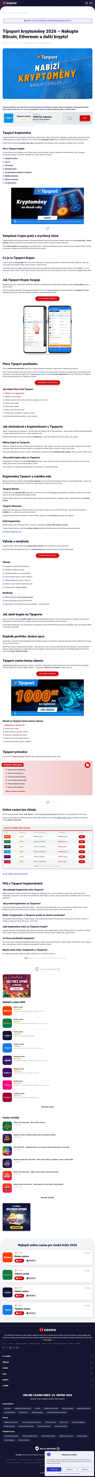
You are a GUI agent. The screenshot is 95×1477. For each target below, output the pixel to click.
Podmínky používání (60, 1344)
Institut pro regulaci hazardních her (33, 1462)
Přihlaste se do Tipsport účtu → (15, 393)
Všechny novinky (47, 1198)
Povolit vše (54, 1469)
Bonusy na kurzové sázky (26, 1426)
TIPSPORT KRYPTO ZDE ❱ (47, 555)
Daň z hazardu (23, 1412)
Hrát (20, 1261)
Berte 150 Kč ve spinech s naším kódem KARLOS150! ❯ (48, 21)
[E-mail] (17, 1347)
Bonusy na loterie (9, 1426)
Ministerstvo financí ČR (13, 1462)
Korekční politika (34, 1344)
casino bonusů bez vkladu (48, 814)
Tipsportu (63, 137)
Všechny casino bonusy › (16, 773)
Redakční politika (21, 1344)
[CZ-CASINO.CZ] (10, 3)
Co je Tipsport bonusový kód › (17, 780)
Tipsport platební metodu (24, 597)
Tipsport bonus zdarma (10, 665)
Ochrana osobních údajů (73, 1473)
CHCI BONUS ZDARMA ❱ (47, 673)
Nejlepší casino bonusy (11, 1422)
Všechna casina (47, 1107)
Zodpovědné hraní (11, 1460)
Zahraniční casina (9, 1412)
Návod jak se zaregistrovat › (17, 769)
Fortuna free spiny (23, 1440)
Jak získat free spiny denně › (17, 777)
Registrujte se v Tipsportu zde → (16, 725)
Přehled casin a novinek (51, 1408)
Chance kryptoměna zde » (13, 532)
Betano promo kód (67, 1408)
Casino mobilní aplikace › (16, 787)
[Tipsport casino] (8, 122)
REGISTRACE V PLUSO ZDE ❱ (47, 382)
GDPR (71, 1344)
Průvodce (70, 119)
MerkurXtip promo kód (83, 1408)
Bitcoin (54, 492)
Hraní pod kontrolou (40, 1460)
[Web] (14, 1347)
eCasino (37, 1408)
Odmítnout (69, 1469)
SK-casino (48, 1340)
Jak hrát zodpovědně (25, 1460)
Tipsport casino (24, 116)
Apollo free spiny (9, 1440)
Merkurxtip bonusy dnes (11, 1436)
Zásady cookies (62, 1473)
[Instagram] (7, 1347)
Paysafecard (24, 246)
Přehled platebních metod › (16, 783)
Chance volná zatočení (48, 1436)
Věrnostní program (37, 1412)
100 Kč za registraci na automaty (31, 1422)
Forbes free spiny (82, 1436)
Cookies (77, 1344)
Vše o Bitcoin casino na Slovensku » (17, 874)
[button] (91, 1455)
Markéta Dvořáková (29, 43)
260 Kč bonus (64, 1422)
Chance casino (36, 374)
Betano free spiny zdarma (30, 1436)
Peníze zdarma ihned (61, 1426)
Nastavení (85, 1469)
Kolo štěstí (7, 1408)
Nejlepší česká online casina (23, 1408)
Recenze (70, 117)
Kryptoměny (11, 13)
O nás (4, 1344)
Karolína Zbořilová (45, 43)
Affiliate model (46, 1344)
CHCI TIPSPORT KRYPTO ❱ (47, 298)
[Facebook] (3, 1347)
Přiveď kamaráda (50, 1422)
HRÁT (85, 118)
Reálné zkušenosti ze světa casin (56, 1412)
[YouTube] (10, 1347)
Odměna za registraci (78, 1422)
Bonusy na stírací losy (44, 1426)
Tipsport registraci (53, 290)
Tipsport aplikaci (21, 587)
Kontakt (11, 1344)
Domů (4, 13)
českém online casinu (64, 818)
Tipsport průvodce (18, 756)
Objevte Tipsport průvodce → (16, 791)
